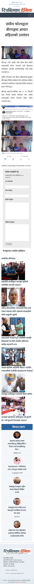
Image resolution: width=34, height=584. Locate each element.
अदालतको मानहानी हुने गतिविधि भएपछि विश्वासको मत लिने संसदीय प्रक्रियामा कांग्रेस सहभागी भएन (16, 341)
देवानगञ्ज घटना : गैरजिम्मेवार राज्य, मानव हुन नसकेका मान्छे (17, 468)
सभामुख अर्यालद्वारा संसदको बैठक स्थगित (16, 394)
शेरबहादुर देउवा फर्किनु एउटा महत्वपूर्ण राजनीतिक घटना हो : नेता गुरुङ (17, 510)
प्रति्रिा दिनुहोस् (9, 199)
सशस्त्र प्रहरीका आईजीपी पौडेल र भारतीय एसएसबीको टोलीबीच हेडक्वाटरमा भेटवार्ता (17, 369)
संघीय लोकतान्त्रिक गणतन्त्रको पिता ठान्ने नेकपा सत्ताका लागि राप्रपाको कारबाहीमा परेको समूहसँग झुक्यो (16, 311)
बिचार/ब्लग (18, 427)
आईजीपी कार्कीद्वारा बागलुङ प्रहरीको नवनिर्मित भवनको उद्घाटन (14, 283)
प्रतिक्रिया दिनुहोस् (9, 222)
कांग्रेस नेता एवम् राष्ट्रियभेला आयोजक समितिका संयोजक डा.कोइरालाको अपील (17, 533)
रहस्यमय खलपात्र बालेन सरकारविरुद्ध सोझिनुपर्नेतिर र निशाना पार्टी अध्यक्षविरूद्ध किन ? (17, 445)
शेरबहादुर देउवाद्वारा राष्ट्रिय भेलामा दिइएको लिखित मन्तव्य (17, 489)
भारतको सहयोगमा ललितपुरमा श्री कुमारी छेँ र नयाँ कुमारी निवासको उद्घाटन (16, 419)
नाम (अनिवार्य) (9, 181)
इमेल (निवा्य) (8, 190)
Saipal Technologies (21, 582)
